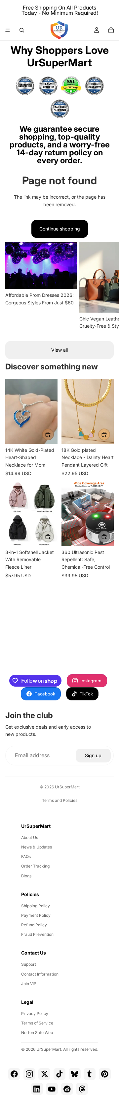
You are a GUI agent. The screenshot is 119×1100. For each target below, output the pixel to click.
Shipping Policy (35, 905)
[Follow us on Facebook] (14, 1074)
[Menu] (7, 30)
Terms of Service (37, 1023)
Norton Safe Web (37, 1032)
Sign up (93, 755)
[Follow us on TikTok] (59, 1074)
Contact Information (40, 974)
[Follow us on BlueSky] (75, 1074)
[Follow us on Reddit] (67, 1089)
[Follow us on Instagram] (29, 1074)
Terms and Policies (59, 800)
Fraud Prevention (37, 934)
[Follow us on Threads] (82, 1089)
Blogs (26, 875)
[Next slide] (106, 286)
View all (59, 350)
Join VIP (28, 983)
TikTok (86, 693)
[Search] (22, 30)
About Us (29, 837)
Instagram (90, 680)
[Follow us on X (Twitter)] (44, 1074)
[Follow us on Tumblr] (90, 1074)
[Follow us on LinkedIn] (37, 1089)
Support (28, 964)
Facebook (44, 693)
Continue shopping (59, 228)
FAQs (26, 856)
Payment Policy (36, 915)
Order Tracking (35, 866)
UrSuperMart (67, 786)
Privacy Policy (34, 1013)
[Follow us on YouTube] (52, 1089)
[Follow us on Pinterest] (105, 1074)
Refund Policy (34, 924)
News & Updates (36, 847)
